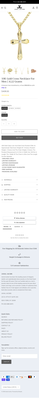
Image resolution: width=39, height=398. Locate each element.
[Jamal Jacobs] (19, 8)
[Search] (6, 8)
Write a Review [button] (20, 218)
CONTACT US (5, 325)
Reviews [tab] (6, 226)
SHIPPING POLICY (7, 323)
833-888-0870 (22, 2)
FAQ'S (3, 328)
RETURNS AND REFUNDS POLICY (12, 320)
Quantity (4, 120)
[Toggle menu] (2, 8)
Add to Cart (19, 132)
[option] (19, 39)
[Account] (33, 8)
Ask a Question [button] (20, 222)
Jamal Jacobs (8, 391)
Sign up (6, 362)
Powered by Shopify (17, 391)
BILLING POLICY (6, 337)
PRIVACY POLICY (6, 334)
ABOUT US (4, 331)
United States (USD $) (9, 387)
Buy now (19, 138)
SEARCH (4, 317)
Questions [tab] (17, 226)
